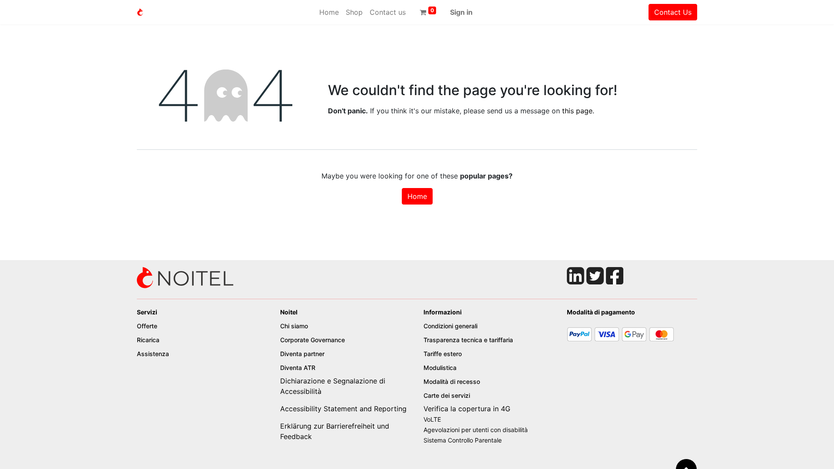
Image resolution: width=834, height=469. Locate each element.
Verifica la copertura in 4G (467, 408)
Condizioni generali (450, 326)
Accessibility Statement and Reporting (343, 408)
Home (417, 196)
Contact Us (673, 12)
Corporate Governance (313, 339)
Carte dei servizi (447, 395)
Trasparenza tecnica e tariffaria (468, 339)
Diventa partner (303, 353)
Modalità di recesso (453, 381)
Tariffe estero (443, 353)
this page (577, 110)
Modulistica (441, 367)
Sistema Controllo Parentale (463, 440)
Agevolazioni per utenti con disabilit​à (476, 429)
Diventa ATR (298, 367)
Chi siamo (294, 326)
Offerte (147, 326)
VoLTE (432, 419)
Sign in (461, 12)
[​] (185, 277)
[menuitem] (329, 12)
